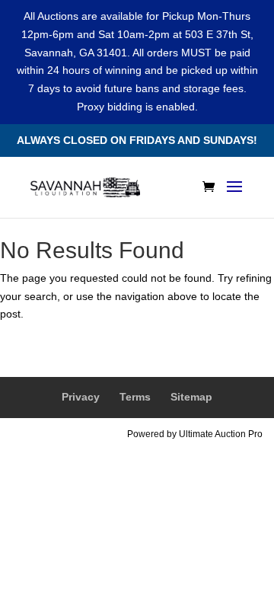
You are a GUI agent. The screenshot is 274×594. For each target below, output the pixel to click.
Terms (135, 397)
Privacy (81, 397)
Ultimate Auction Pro (221, 434)
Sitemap (191, 397)
